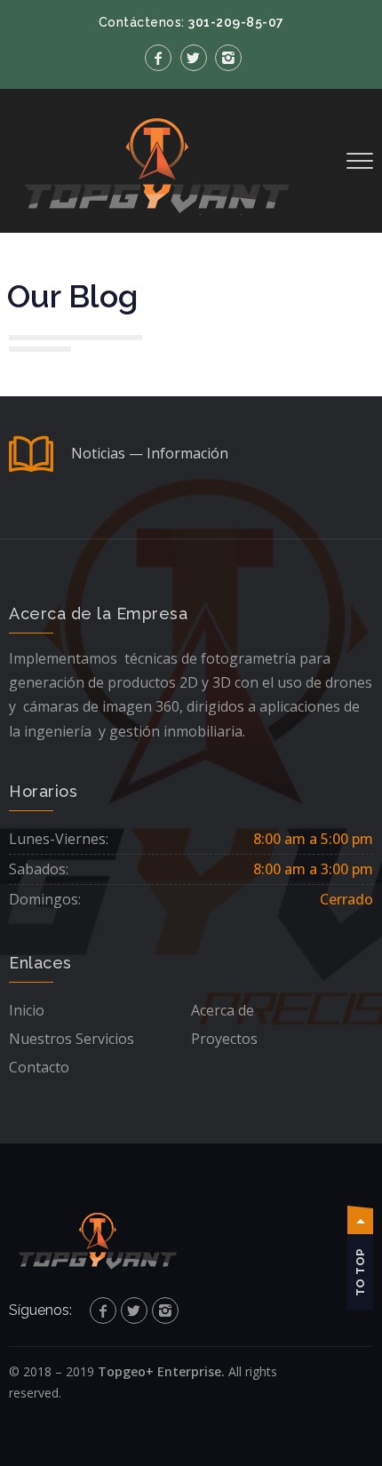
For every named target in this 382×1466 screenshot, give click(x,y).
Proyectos (224, 1038)
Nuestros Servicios (71, 1038)
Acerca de (222, 1010)
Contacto (39, 1067)
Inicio (26, 1010)
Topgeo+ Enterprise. (161, 1371)
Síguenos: (40, 1310)
